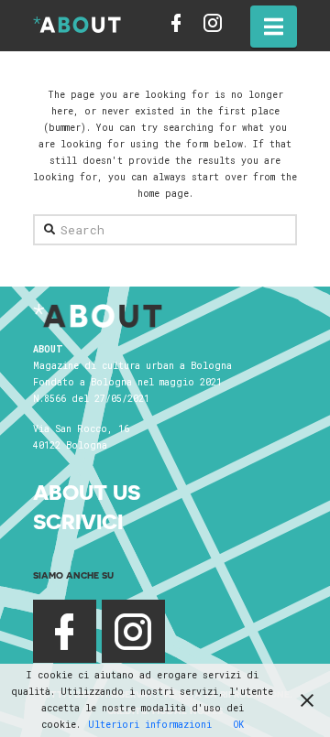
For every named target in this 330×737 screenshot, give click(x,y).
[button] (273, 26)
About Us (86, 492)
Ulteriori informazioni (150, 725)
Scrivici (78, 521)
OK (239, 725)
